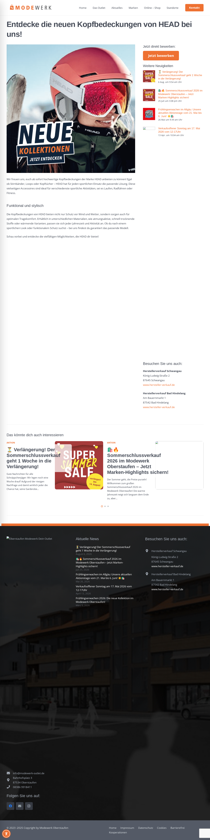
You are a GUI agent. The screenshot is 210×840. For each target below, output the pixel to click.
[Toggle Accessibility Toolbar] (6, 834)
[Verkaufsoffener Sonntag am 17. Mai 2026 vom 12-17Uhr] (149, 242)
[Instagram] (29, 806)
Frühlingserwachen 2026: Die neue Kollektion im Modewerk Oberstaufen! (104, 600)
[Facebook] (10, 806)
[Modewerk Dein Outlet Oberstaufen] (31, 7)
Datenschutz (145, 828)
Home (113, 828)
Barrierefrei (177, 828)
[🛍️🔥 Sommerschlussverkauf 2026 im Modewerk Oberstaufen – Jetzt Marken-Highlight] (149, 95)
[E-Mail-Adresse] (20, 806)
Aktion (11, 442)
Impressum (127, 828)
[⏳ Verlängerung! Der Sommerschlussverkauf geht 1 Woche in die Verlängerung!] (149, 76)
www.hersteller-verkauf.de (159, 385)
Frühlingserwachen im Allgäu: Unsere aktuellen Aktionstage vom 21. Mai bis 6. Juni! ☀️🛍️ (180, 113)
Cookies (161, 828)
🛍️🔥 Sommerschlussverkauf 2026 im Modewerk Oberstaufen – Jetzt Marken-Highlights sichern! (180, 94)
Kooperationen (118, 832)
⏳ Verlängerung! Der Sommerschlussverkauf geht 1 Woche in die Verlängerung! (180, 75)
